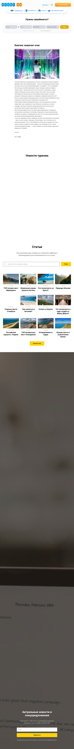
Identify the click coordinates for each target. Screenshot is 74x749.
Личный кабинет (63, 4)
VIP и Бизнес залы (57, 10)
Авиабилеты (19, 11)
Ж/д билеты (32, 10)
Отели (43, 10)
